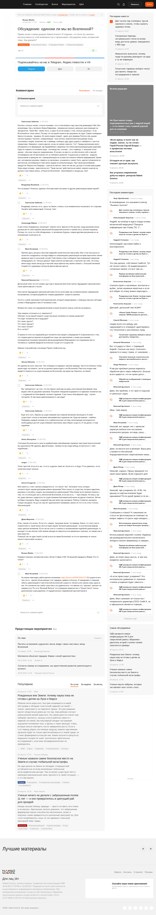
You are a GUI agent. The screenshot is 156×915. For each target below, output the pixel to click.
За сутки (74, 684)
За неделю (86, 684)
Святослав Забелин (30, 122)
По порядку (98, 91)
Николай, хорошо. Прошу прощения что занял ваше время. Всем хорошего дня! (129, 472)
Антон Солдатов (28, 483)
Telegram (31, 69)
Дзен (60, 69)
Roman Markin (28, 20)
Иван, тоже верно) (118, 410)
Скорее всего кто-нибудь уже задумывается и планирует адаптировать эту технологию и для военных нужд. (129, 327)
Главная (27, 4)
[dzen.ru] (141, 908)
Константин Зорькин (122, 281)
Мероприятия (68, 4)
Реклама (149, 872)
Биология (22, 826)
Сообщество (41, 4)
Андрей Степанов (121, 240)
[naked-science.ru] (151, 908)
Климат (21, 782)
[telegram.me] (146, 908)
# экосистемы (46, 829)
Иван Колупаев (31, 249)
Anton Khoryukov (28, 439)
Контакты (127, 872)
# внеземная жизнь (38, 45)
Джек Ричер (118, 467)
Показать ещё (130, 619)
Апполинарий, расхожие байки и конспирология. (125, 245)
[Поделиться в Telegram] (7, 33)
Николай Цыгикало (121, 387)
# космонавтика (52, 749)
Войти (149, 4)
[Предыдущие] (143, 849)
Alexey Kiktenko (28, 362)
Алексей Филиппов (121, 342)
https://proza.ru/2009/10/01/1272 (74, 577)
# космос (64, 749)
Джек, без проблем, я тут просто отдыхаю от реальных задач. (130, 392)
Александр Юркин (29, 223)
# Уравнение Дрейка (74, 45)
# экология (34, 829)
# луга (65, 826)
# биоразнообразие (36, 826)
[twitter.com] (125, 908)
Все (55, 629)
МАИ (23, 749)
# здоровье (39, 749)
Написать (135, 4)
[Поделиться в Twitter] (7, 27)
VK (89, 69)
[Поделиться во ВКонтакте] (7, 39)
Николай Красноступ (30, 280)
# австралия (32, 782)
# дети (29, 749)
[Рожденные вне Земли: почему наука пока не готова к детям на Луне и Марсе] (92, 704)
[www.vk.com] (130, 908)
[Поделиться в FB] (7, 20)
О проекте (138, 872)
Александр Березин (42, 651)
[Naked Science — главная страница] (12, 4)
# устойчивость (25, 785)
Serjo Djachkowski (121, 198)
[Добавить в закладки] (7, 14)
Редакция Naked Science (44, 673)
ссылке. (92, 15)
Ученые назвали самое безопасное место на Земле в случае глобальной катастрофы (45, 760)
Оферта (117, 872)
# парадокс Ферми (56, 45)
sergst (24, 462)
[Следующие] (151, 849)
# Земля (66, 782)
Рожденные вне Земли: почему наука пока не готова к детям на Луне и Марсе (46, 697)
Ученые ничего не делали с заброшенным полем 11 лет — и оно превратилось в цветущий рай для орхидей (48, 799)
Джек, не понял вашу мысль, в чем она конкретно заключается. (128, 558)
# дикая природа (53, 826)
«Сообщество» (63, 15)
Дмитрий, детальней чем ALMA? (125, 307)
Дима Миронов (27, 519)
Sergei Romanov (120, 365)
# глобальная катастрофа (49, 782)
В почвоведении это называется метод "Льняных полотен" (128, 203)
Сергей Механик (120, 320)
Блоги (55, 4)
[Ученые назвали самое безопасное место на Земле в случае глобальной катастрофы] (92, 767)
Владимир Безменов (30, 185)
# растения (23, 829)
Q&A (81, 4)
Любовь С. (39, 660)
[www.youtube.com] (135, 908)
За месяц (97, 684)
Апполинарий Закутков (123, 218)
